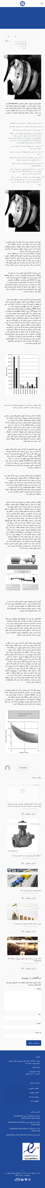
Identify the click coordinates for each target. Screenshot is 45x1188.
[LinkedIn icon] (22, 1179)
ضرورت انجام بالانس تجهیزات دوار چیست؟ (27, 924)
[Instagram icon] (18, 1179)
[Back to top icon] (22, 1171)
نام (39, 1014)
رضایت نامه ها (34, 1097)
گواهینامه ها (35, 1101)
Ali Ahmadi (20, 43)
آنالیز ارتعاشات (34, 1092)
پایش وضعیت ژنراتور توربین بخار (30, 890)
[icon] (15, 1179)
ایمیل (38, 1023)
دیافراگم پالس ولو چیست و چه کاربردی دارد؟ (26, 855)
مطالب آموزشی (33, 1088)
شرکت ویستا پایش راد (12, 1173)
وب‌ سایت (38, 1032)
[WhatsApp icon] (29, 1179)
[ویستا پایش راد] (22, 3)
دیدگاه (38, 989)
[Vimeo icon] (25, 1179)
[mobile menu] (42, 3)
